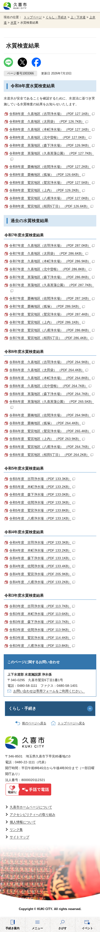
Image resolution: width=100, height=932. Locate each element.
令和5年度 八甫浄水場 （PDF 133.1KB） (40, 518)
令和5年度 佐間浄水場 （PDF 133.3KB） (40, 502)
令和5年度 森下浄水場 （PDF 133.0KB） (40, 494)
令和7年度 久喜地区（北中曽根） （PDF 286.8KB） (48, 269)
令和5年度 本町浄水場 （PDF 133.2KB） (40, 487)
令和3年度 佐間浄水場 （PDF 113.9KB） (40, 630)
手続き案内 (13, 928)
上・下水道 (78, 17)
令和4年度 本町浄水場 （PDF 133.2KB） (40, 550)
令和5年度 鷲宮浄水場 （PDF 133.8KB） (40, 510)
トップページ (33, 17)
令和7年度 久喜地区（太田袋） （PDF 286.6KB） (46, 253)
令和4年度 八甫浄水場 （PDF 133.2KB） (40, 582)
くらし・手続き (56, 17)
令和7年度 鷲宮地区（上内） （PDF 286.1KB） (45, 322)
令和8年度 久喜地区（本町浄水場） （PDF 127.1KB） (50, 129)
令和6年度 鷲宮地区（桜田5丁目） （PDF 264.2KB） (49, 455)
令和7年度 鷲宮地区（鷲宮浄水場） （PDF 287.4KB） (50, 314)
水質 (13, 22)
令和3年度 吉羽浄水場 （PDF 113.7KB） (40, 606)
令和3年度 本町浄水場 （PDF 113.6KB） (40, 614)
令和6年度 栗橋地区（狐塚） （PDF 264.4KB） (45, 423)
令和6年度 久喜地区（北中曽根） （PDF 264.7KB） (48, 386)
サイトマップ (19, 837)
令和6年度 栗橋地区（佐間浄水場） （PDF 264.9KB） (50, 415)
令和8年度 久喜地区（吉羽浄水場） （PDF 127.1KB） (50, 114)
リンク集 (16, 829)
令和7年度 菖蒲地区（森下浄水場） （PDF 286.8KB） (50, 277)
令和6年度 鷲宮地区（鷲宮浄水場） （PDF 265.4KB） (50, 431)
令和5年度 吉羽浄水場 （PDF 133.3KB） (40, 479)
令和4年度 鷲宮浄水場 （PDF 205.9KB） (40, 574)
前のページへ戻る (34, 723)
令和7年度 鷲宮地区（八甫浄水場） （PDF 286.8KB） (50, 330)
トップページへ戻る (71, 723)
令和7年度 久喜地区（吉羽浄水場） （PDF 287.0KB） (50, 245)
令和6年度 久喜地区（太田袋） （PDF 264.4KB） (46, 370)
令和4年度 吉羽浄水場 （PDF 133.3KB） (40, 542)
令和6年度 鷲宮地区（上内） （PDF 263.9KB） (45, 439)
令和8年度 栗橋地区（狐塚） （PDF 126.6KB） (45, 174)
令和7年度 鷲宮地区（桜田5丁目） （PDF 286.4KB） (49, 338)
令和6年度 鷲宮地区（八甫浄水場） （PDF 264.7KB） (50, 447)
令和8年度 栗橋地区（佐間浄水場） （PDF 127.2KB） (50, 166)
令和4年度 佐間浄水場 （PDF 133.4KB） (40, 566)
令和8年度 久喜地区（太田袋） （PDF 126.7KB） (46, 121)
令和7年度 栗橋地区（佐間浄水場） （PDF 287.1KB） (50, 298)
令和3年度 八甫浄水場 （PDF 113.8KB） (40, 645)
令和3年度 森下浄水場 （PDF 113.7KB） (40, 622)
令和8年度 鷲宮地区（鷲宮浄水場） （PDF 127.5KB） (50, 182)
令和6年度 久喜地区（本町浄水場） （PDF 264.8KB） (50, 378)
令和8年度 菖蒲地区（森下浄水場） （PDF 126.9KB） (50, 145)
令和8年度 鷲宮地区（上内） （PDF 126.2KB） (45, 190)
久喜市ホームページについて (31, 807)
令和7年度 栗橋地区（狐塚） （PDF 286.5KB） (45, 306)
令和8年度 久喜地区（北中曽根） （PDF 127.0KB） (48, 137)
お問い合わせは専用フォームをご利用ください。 (49, 691)
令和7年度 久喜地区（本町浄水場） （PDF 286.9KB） (50, 261)
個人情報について (23, 822)
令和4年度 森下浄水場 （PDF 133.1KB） (40, 558)
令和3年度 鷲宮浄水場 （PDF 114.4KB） (40, 638)
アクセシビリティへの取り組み (32, 814)
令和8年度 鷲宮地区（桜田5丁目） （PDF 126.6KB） (49, 206)
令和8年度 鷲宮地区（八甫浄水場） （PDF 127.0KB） (50, 198)
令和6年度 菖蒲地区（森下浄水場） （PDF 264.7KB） (50, 394)
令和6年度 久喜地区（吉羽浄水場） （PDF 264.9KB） (50, 362)
